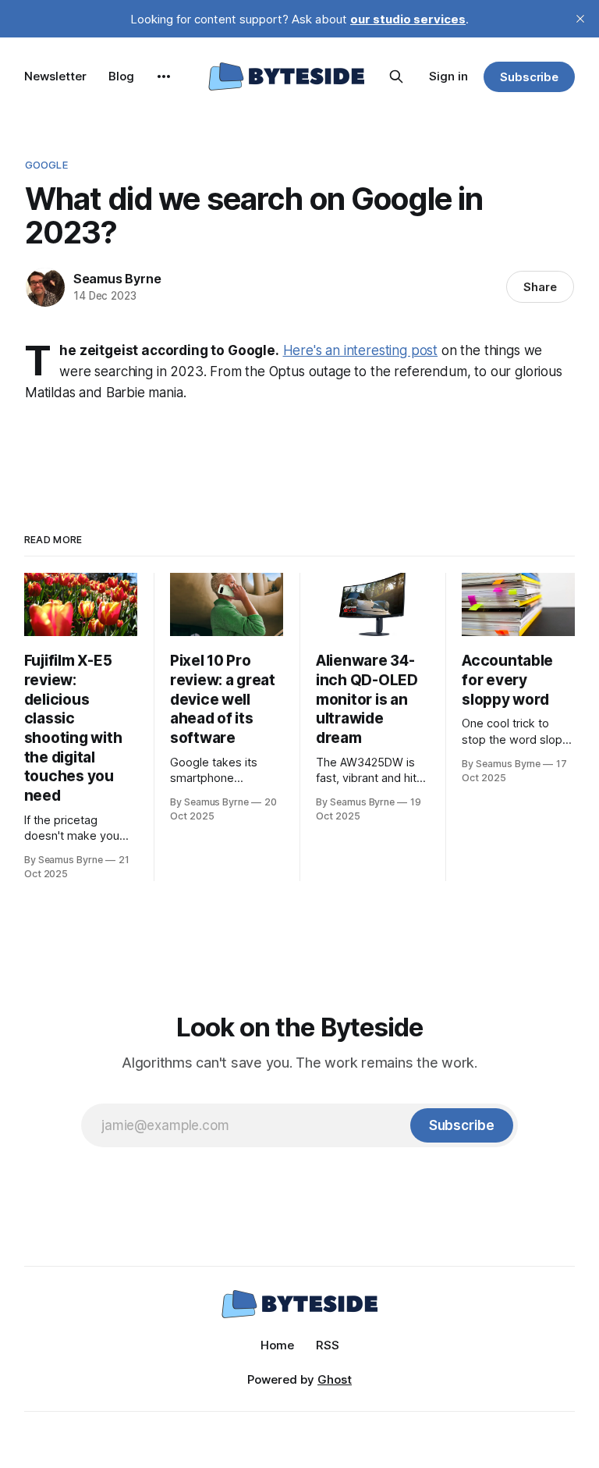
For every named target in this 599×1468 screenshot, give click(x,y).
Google (46, 164)
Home (277, 1345)
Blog (121, 76)
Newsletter (55, 76)
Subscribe (529, 76)
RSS (327, 1345)
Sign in (448, 76)
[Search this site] (396, 76)
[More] (163, 76)
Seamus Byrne (117, 278)
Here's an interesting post (360, 350)
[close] (580, 18)
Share (540, 286)
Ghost (334, 1379)
